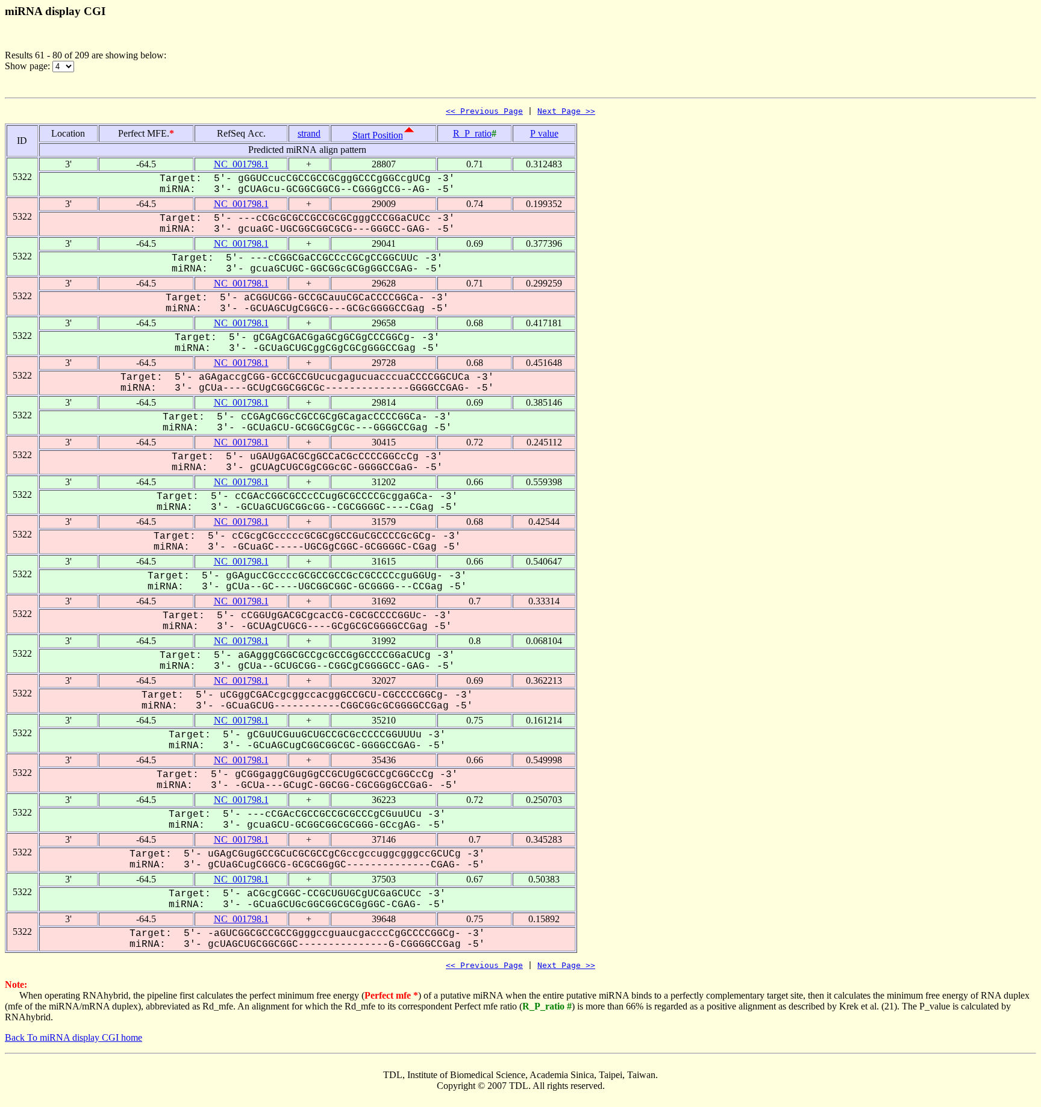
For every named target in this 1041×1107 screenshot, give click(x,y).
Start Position (377, 135)
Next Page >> (566, 111)
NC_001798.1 (241, 164)
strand (309, 133)
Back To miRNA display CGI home (73, 1037)
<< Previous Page (484, 111)
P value (544, 133)
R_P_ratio (472, 133)
